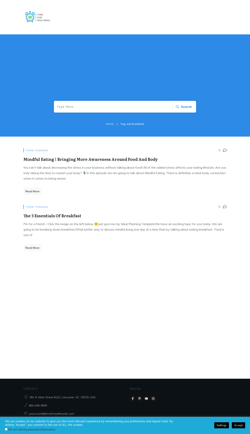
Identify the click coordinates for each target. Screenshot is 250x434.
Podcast (42, 150)
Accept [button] (238, 425)
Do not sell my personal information (31, 429)
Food (30, 150)
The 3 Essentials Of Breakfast (52, 215)
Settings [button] (222, 425)
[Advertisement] (125, 71)
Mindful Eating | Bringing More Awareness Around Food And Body (90, 159)
